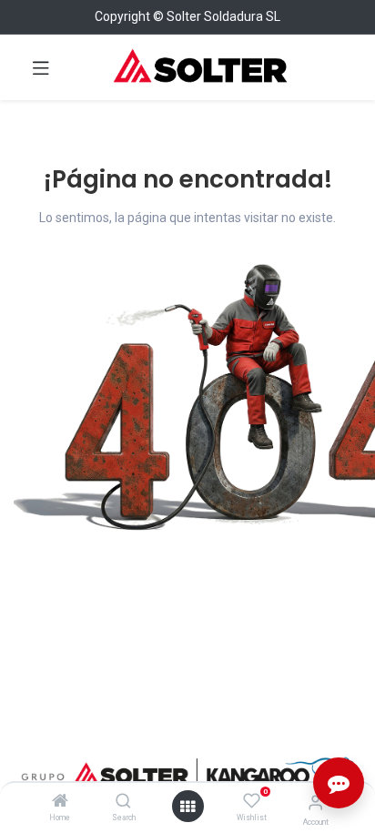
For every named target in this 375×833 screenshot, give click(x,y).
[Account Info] (315, 802)
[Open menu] (187, 807)
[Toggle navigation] (41, 67)
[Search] (123, 802)
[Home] (60, 802)
